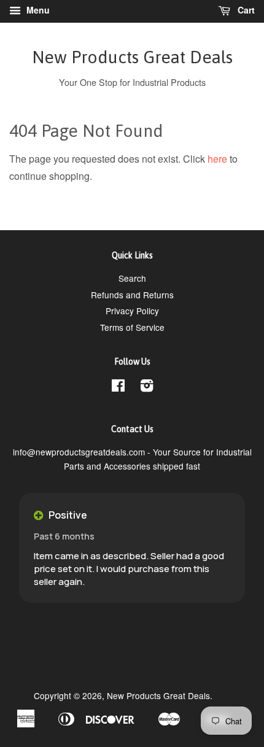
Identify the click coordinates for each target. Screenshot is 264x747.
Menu (37, 10)
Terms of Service (132, 327)
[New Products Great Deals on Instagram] (146, 387)
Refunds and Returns (132, 294)
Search (132, 278)
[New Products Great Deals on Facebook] (118, 387)
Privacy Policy (132, 310)
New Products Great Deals (132, 57)
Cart (245, 10)
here (217, 159)
